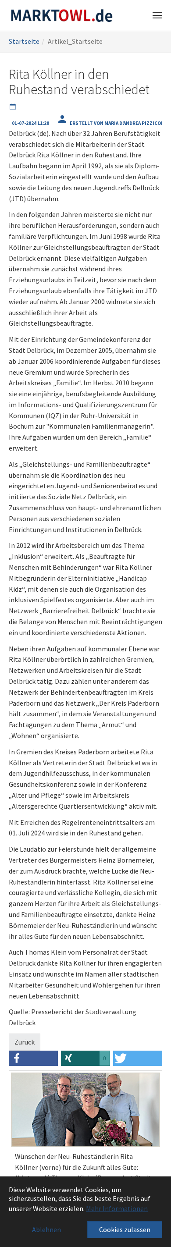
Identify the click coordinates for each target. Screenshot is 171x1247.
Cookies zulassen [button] (124, 1229)
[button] (33, 1058)
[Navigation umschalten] (157, 15)
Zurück (24, 1041)
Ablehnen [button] (46, 1229)
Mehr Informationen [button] (117, 1208)
